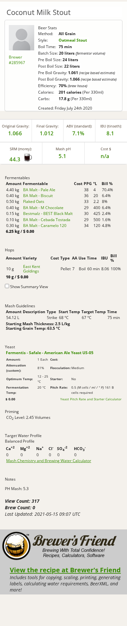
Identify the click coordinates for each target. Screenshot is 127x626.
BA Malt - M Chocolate (43, 207)
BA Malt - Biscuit (38, 195)
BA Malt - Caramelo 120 (44, 225)
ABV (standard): (79, 126)
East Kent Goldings (31, 269)
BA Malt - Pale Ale (39, 190)
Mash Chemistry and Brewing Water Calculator (48, 461)
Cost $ (106, 148)
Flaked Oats (33, 201)
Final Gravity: (47, 126)
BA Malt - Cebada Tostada (46, 219)
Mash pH (63, 148)
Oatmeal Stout (73, 40)
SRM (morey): (21, 148)
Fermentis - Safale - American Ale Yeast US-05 (49, 352)
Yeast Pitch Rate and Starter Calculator (90, 399)
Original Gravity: (15, 126)
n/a (105, 156)
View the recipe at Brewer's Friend (65, 569)
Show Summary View (29, 286)
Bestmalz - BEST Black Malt (48, 213)
